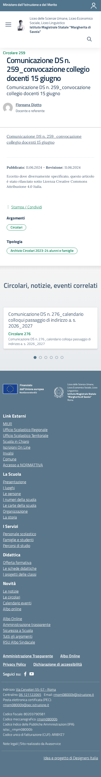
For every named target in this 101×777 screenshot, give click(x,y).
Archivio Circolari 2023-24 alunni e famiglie (42, 250)
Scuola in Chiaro (16, 441)
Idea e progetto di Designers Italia (71, 758)
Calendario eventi (17, 603)
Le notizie (11, 591)
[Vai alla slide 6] (62, 357)
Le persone (12, 494)
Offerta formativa (17, 562)
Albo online (12, 609)
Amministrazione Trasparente (28, 656)
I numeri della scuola (19, 499)
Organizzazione (15, 511)
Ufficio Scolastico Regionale (25, 430)
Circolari (16, 227)
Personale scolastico (19, 534)
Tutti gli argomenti (17, 636)
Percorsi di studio (16, 545)
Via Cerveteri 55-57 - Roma (36, 689)
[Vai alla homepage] (21, 25)
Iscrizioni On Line (16, 447)
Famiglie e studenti (18, 540)
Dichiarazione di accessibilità (57, 664)
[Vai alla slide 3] (45, 357)
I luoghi (9, 488)
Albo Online (12, 619)
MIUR (7, 424)
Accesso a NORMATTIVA (23, 465)
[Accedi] (93, 5)
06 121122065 (30, 694)
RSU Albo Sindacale (19, 642)
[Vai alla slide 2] (40, 357)
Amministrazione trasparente (26, 624)
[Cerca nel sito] (89, 40)
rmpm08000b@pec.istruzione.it (26, 704)
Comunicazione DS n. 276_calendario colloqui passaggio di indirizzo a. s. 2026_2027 (46, 320)
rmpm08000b (47, 719)
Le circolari (11, 597)
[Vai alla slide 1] (35, 357)
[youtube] (31, 674)
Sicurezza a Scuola (18, 630)
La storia (10, 517)
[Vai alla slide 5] (56, 357)
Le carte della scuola (19, 505)
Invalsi (8, 453)
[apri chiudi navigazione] (8, 25)
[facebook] (25, 674)
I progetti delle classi (19, 574)
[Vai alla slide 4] (51, 357)
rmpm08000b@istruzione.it (73, 694)
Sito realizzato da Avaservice (40, 743)
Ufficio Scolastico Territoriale (25, 435)
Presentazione (14, 482)
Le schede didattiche (20, 568)
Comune (9, 459)
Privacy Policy (14, 664)
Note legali (10, 743)
